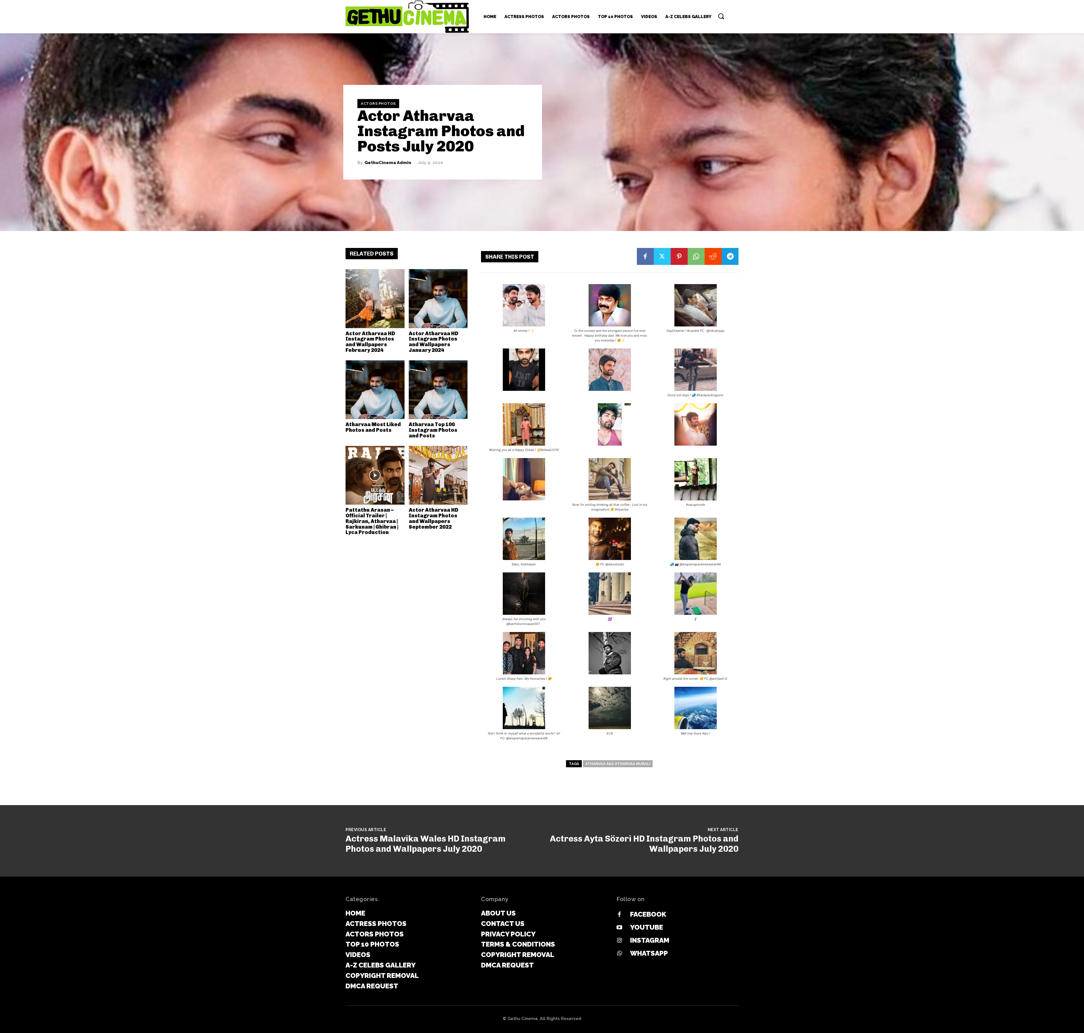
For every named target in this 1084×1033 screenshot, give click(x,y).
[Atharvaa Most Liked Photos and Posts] (375, 389)
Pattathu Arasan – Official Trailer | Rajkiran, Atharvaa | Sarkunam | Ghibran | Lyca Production (372, 521)
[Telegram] (730, 256)
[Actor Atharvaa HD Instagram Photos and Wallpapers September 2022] (438, 475)
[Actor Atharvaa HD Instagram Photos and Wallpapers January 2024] (438, 298)
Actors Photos (378, 103)
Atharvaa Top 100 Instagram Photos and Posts (433, 430)
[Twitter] (662, 256)
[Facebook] (645, 256)
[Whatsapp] (619, 954)
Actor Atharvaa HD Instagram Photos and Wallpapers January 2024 (433, 341)
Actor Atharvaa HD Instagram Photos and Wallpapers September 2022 (433, 518)
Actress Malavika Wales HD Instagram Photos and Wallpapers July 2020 (426, 844)
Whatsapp (649, 953)
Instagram (649, 940)
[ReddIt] (713, 256)
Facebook (648, 914)
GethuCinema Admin (387, 163)
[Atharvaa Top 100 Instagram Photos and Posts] (438, 389)
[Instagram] (619, 941)
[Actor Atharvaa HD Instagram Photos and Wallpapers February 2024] (375, 298)
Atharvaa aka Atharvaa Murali (617, 764)
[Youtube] (619, 928)
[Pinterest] (679, 256)
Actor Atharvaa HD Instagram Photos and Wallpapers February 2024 (370, 341)
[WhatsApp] (696, 256)
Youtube (646, 927)
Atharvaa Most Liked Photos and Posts (373, 427)
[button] (721, 16)
